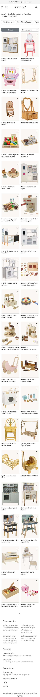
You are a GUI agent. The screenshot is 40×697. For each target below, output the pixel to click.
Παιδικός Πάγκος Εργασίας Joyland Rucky (9, 541)
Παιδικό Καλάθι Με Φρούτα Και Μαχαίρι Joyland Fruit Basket (10, 606)
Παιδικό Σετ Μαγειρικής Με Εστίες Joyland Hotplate (29, 284)
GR (4, 686)
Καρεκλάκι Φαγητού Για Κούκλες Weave (8, 444)
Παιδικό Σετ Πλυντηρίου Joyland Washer (9, 412)
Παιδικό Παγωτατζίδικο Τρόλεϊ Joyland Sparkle (9, 91)
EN (7, 686)
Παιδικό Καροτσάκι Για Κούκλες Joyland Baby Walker (8, 381)
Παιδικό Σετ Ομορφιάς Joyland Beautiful (28, 605)
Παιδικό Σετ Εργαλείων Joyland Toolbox (28, 380)
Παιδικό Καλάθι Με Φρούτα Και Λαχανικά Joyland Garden (10, 156)
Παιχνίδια (27, 14)
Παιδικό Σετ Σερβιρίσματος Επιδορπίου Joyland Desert (10, 348)
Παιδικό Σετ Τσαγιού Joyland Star (27, 156)
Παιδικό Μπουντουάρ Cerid (29, 123)
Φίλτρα (10, 30)
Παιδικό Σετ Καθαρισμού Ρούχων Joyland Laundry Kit (29, 412)
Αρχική (3, 14)
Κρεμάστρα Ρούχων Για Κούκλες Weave (28, 445)
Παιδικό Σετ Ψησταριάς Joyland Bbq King (8, 316)
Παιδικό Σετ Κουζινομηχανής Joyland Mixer (28, 349)
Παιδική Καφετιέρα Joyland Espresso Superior (29, 220)
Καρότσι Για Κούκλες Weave (29, 475)
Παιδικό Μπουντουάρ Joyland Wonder (27, 59)
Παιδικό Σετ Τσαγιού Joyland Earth (8, 188)
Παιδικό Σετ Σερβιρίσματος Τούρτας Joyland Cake (29, 316)
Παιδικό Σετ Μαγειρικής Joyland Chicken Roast (8, 220)
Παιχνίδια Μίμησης (10, 16)
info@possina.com (25, 2)
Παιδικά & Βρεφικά (14, 14)
